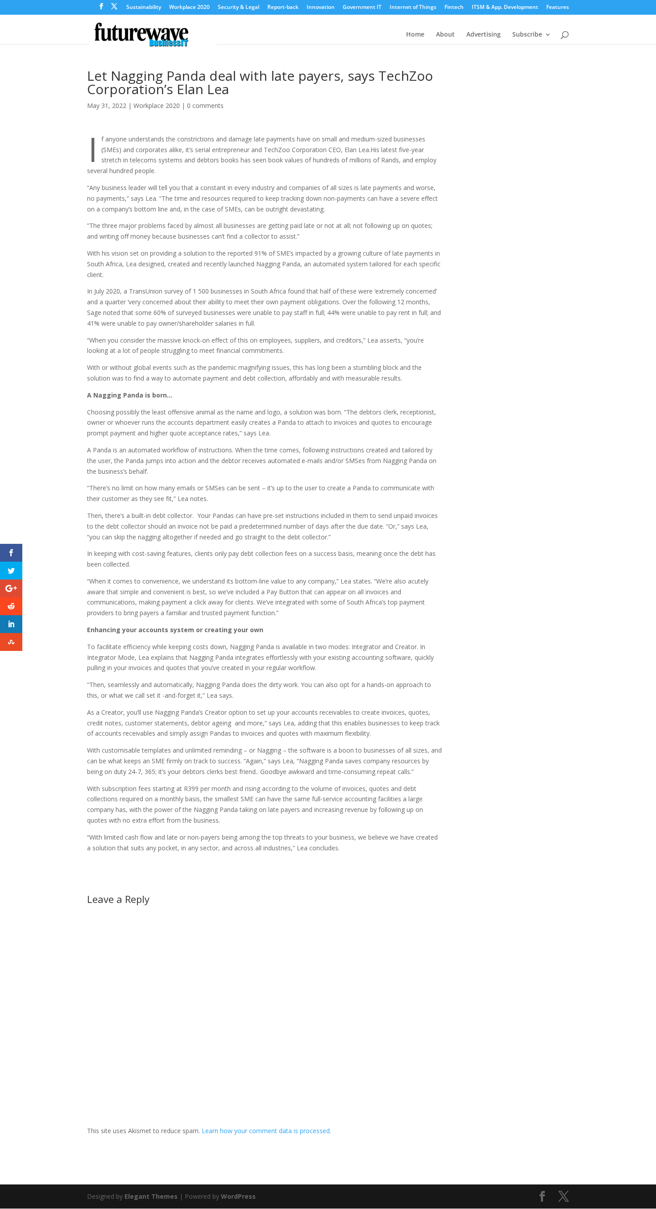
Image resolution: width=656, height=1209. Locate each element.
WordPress (238, 1196)
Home (415, 34)
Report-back (283, 7)
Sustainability (143, 7)
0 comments (205, 105)
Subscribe (527, 34)
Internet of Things (413, 7)
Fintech (454, 7)
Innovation (321, 7)
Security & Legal (238, 7)
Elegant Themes (151, 1196)
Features (557, 7)
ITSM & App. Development (505, 7)
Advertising (483, 34)
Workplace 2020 (189, 7)
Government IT (362, 7)
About (445, 34)
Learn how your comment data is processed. (266, 1130)
